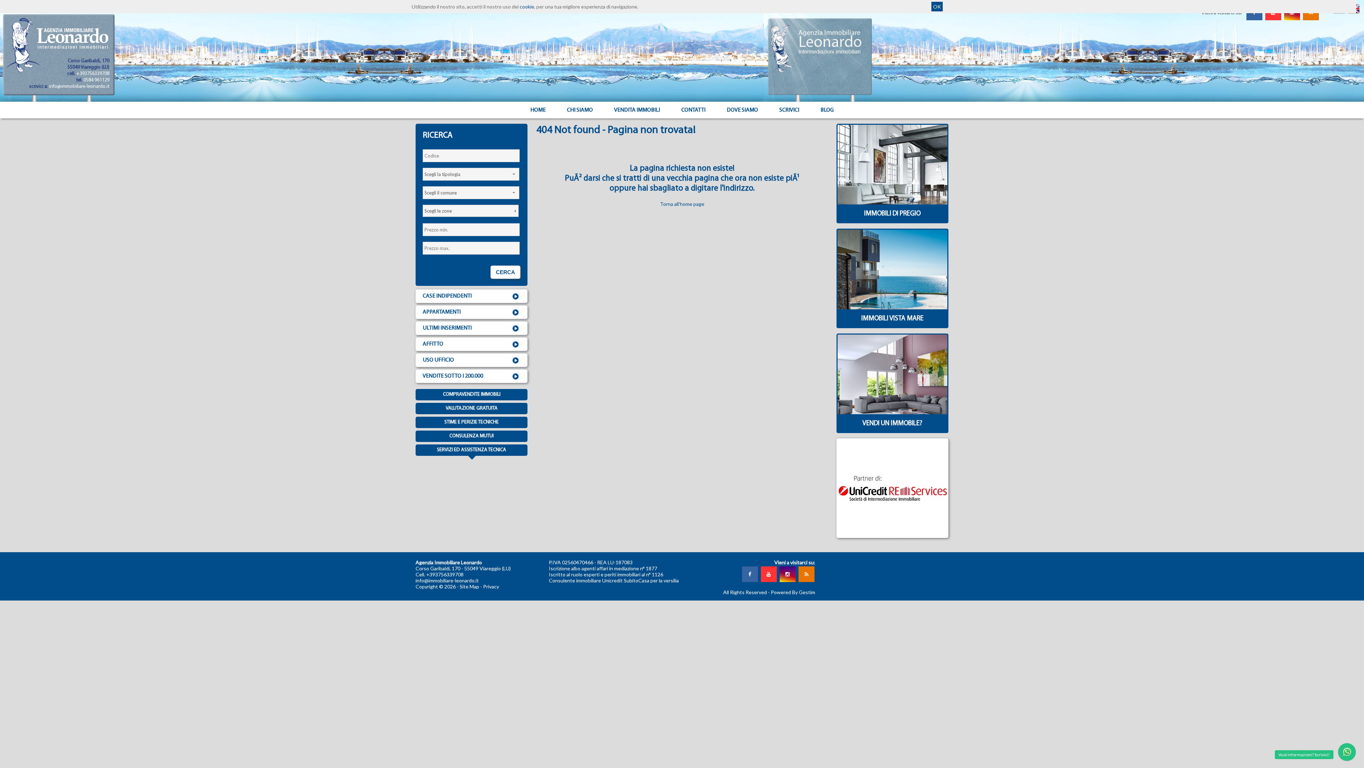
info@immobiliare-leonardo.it (79, 86)
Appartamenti (442, 312)
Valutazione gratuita (472, 408)
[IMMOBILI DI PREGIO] (892, 221)
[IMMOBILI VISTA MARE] (892, 326)
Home (538, 110)
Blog (827, 110)
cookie (527, 7)
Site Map (469, 586)
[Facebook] (750, 574)
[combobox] (471, 174)
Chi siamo (580, 110)
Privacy (491, 586)
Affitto (433, 344)
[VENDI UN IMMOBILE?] (892, 431)
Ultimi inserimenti (447, 328)
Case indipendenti (447, 296)
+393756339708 (92, 73)
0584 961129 (96, 80)
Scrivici (789, 110)
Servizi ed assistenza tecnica (471, 450)
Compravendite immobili (471, 394)
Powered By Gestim (793, 592)
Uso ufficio (438, 360)
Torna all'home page (682, 204)
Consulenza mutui (471, 436)
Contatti (693, 110)
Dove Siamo (742, 110)
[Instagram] (787, 574)
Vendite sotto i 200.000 (453, 376)
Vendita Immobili (637, 110)
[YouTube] (769, 574)
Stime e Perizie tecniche (471, 422)
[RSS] (806, 574)
